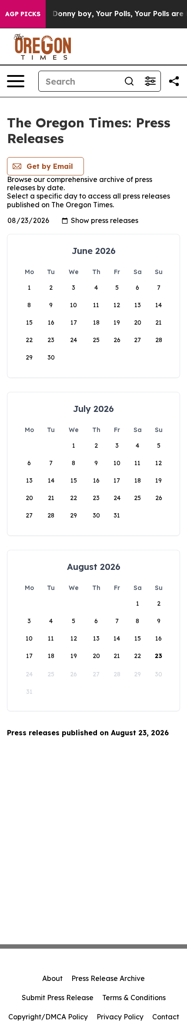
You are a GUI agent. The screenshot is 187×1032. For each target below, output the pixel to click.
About (52, 978)
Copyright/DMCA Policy (48, 1016)
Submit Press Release (58, 997)
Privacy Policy (120, 1016)
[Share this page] (174, 81)
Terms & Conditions (134, 997)
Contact (165, 1016)
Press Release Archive (108, 978)
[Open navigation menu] (15, 81)
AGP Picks (22, 14)
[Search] (129, 81)
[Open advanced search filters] (150, 81)
